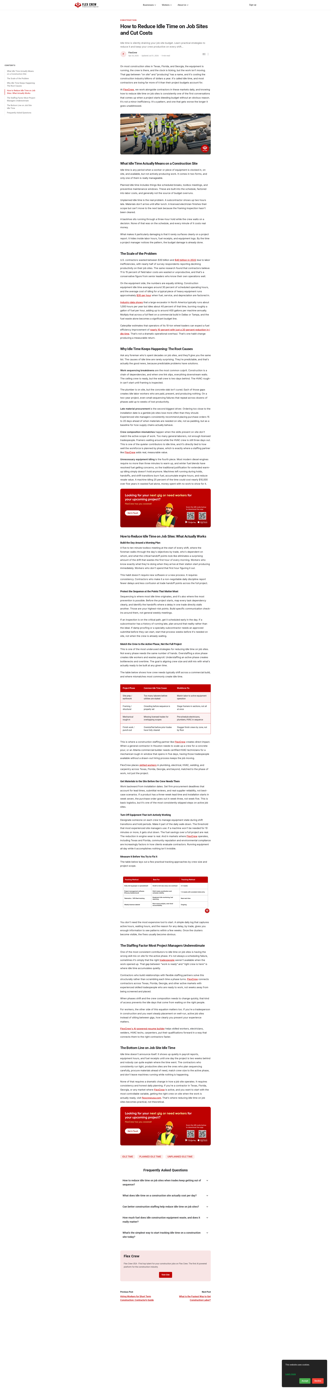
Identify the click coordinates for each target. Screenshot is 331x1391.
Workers (166, 5)
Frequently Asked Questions (19, 113)
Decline (317, 1381)
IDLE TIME (127, 1156)
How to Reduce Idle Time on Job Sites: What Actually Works (21, 92)
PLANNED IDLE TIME (150, 1156)
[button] (208, 54)
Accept (305, 1381)
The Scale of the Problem (18, 78)
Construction (128, 20)
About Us (182, 5)
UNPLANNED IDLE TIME (180, 1156)
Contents (10, 65)
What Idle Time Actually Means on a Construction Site (20, 72)
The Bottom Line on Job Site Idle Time (19, 106)
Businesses (148, 5)
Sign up (252, 5)
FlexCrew (132, 52)
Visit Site (165, 1275)
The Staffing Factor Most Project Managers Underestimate (21, 99)
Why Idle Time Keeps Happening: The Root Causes (21, 84)
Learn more (290, 1374)
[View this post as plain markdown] (204, 54)
